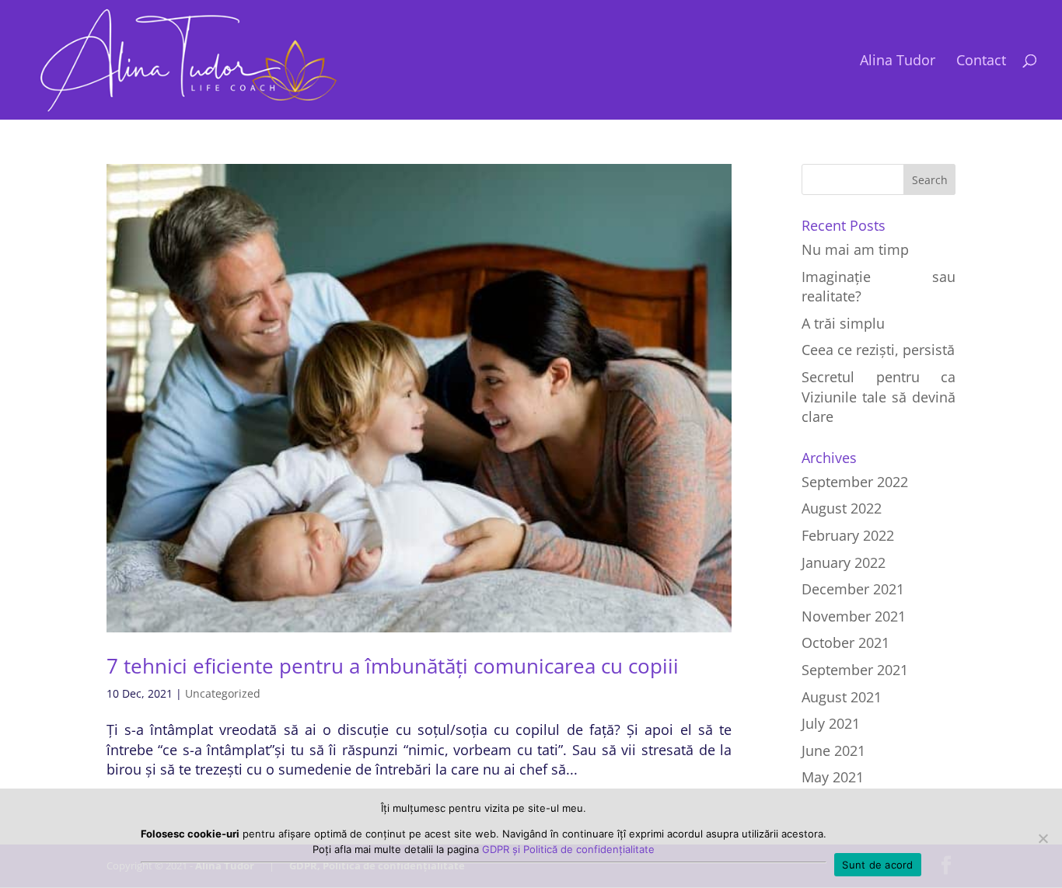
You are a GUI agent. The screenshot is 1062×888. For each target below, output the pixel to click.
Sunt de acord (877, 864)
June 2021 (833, 750)
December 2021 (853, 589)
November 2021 (854, 616)
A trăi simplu (843, 323)
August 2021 (842, 697)
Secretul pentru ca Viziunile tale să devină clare (878, 396)
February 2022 (848, 535)
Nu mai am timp (855, 249)
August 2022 (842, 508)
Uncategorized (222, 693)
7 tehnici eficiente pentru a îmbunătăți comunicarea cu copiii (393, 666)
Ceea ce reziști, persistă (878, 349)
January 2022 (844, 562)
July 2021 (831, 723)
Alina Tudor (897, 61)
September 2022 (855, 481)
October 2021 (845, 642)
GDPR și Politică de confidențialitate (568, 849)
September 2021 (855, 669)
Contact (981, 61)
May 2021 (833, 777)
